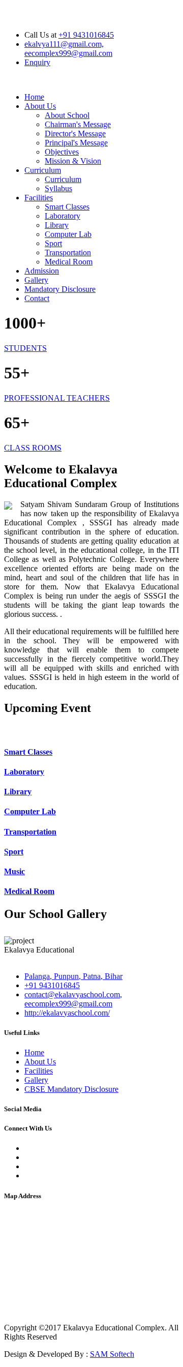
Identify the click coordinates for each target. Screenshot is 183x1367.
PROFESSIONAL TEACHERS (57, 398)
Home (34, 97)
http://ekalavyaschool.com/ (67, 1012)
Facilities (38, 197)
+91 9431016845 (86, 35)
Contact (36, 298)
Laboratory (62, 216)
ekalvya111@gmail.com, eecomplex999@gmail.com (68, 48)
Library (57, 225)
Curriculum (42, 170)
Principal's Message (76, 142)
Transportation (68, 252)
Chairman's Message (78, 124)
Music (14, 871)
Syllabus (58, 188)
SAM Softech (112, 1354)
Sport (53, 243)
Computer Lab (68, 234)
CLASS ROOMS (33, 447)
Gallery (36, 280)
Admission (41, 270)
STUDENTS (25, 348)
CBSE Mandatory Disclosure (71, 1089)
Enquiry (37, 62)
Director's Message (75, 133)
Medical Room (69, 261)
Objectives (62, 151)
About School (67, 115)
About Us (40, 106)
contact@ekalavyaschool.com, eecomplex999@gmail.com (73, 999)
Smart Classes (67, 206)
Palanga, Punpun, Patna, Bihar (73, 976)
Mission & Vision (73, 161)
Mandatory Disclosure (60, 289)
